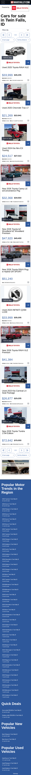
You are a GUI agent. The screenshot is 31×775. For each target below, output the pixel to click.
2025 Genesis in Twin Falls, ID (10, 681)
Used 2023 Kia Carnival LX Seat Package (14, 392)
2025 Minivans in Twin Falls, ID (10, 671)
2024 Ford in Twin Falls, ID (9, 595)
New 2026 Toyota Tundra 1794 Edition (13, 432)
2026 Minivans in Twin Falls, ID (10, 585)
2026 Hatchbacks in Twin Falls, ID (11, 630)
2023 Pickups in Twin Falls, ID (10, 570)
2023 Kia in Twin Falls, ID (8, 575)
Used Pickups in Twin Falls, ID (10, 764)
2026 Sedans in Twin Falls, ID (10, 555)
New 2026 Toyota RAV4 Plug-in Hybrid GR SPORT (15, 270)
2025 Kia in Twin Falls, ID (8, 610)
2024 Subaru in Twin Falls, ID (9, 565)
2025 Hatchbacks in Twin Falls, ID (11, 666)
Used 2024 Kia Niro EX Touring (12, 149)
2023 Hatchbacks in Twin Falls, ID (11, 615)
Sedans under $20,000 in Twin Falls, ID (12, 716)
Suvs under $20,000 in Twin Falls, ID (11, 711)
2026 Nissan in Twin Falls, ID (9, 645)
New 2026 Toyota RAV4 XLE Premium (15, 351)
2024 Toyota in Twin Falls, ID (9, 530)
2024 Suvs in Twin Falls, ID (9, 515)
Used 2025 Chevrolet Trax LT (15, 108)
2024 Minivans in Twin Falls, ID (10, 590)
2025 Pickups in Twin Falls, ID (10, 676)
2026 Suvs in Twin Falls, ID (9, 505)
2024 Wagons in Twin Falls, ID (10, 660)
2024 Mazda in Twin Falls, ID (9, 600)
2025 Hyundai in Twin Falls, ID (10, 686)
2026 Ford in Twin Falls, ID (9, 635)
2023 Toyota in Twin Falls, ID (9, 580)
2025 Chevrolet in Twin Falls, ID (10, 605)
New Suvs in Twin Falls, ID (9, 740)
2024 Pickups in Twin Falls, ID (10, 540)
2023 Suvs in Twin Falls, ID (9, 525)
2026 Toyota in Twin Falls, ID (9, 499)
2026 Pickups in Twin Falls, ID (10, 510)
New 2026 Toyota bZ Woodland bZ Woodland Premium (13, 231)
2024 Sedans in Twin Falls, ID (10, 655)
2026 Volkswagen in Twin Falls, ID (11, 650)
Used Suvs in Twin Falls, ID (9, 759)
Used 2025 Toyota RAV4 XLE (15, 67)
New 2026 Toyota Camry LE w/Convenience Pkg (15, 190)
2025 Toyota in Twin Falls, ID (9, 535)
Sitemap (15, 773)
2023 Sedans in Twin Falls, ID (10, 696)
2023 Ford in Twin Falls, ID (9, 550)
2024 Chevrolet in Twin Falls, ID (10, 560)
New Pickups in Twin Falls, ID (9, 735)
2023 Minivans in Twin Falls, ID (10, 691)
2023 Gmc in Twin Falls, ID (9, 620)
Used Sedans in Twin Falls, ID (10, 769)
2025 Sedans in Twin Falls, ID (10, 545)
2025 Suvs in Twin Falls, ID (9, 520)
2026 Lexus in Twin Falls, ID (9, 640)
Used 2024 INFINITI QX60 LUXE (14, 311)
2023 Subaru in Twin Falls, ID (9, 625)
